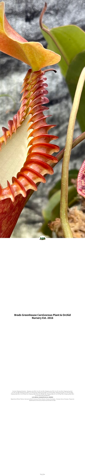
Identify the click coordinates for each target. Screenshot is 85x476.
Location (9, 1)
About (6, 1)
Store (3, 1)
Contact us (14, 1)
